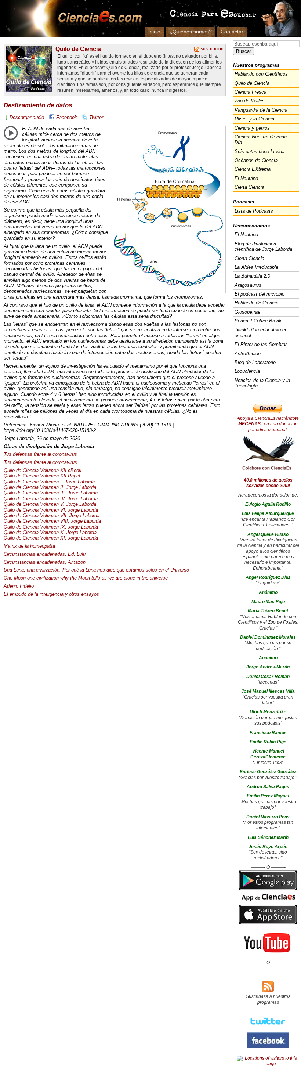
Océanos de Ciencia (256, 160)
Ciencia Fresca (250, 92)
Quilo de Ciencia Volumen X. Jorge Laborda (50, 532)
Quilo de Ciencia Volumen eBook (42, 470)
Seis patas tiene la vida (259, 151)
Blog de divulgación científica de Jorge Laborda (263, 246)
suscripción (212, 49)
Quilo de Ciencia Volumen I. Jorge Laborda (49, 481)
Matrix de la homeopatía (29, 546)
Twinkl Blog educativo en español (261, 332)
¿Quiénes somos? (190, 32)
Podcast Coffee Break (258, 321)
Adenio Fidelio (19, 586)
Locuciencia (247, 371)
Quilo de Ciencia (78, 49)
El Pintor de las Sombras (261, 344)
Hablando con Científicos (261, 74)
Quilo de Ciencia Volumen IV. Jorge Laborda (51, 498)
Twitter (96, 117)
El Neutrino (246, 178)
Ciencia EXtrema (253, 169)
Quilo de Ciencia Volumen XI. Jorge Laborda (51, 538)
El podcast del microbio (259, 294)
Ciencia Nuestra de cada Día (261, 139)
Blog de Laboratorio (255, 362)
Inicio (154, 32)
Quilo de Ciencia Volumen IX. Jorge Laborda (51, 527)
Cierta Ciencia (249, 187)
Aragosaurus (248, 285)
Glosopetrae (247, 312)
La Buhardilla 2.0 (252, 276)
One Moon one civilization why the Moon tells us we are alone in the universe (86, 578)
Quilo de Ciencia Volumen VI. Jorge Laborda (51, 510)
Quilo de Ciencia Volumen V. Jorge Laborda (50, 504)
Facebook (66, 117)
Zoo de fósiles (250, 101)
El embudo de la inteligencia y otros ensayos (51, 594)
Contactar (232, 32)
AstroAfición (248, 353)
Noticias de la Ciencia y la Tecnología (262, 383)
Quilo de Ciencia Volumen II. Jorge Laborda (50, 487)
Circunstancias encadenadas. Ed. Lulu (45, 554)
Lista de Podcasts (254, 211)
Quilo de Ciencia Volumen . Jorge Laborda (51, 492)
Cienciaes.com (97, 18)
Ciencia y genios (252, 128)
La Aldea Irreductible (256, 267)
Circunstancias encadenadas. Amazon (45, 562)
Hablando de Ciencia (256, 303)
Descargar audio (27, 117)
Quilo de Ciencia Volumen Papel (42, 476)
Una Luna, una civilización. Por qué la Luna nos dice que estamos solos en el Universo (96, 570)
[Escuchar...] (11, 133)
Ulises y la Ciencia (254, 119)
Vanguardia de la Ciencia (261, 110)
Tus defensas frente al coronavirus (40, 454)
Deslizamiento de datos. (39, 105)
